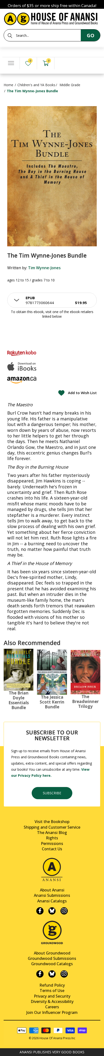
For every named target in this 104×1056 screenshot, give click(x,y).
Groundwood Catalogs (52, 963)
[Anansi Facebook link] (39, 911)
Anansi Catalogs (52, 901)
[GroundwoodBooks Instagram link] (64, 974)
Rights (52, 838)
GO (90, 35)
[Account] (63, 63)
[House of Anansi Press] (52, 18)
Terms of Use (52, 990)
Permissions (52, 843)
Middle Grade (69, 85)
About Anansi (52, 890)
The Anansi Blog (52, 832)
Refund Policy (52, 985)
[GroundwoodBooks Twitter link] (52, 974)
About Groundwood (52, 953)
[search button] (10, 35)
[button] (52, 300)
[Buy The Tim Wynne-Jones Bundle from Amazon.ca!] (21, 380)
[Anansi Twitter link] (52, 911)
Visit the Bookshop (52, 821)
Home (8, 85)
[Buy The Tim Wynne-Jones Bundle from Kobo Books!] (21, 353)
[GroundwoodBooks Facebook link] (39, 974)
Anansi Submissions (52, 895)
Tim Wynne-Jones (44, 267)
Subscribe (52, 793)
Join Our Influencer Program (52, 1012)
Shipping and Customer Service (52, 827)
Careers (52, 1007)
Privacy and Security (52, 996)
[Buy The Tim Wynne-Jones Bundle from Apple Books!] (21, 366)
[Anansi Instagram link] (64, 911)
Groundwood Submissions (52, 958)
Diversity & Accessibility (52, 1001)
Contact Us (52, 849)
